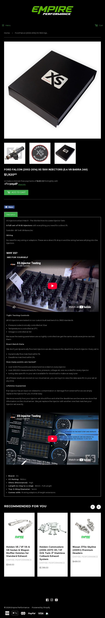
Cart (101, 25)
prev (93, 507)
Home (7, 33)
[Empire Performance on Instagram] (51, 600)
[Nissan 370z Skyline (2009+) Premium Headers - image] (85, 528)
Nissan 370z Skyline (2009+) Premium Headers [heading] (84, 550)
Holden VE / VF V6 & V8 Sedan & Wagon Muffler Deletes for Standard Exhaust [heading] (18, 551)
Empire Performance (20, 607)
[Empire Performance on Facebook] (47, 600)
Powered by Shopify (41, 607)
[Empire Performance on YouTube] (56, 600)
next (99, 507)
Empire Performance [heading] (19, 560)
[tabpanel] (52, 357)
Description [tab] (10, 214)
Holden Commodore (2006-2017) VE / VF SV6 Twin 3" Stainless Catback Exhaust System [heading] (52, 553)
